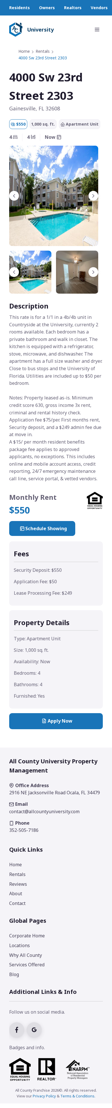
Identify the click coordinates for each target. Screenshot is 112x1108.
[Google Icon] (35, 1029)
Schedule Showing (46, 528)
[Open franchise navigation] (97, 29)
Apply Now (60, 721)
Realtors (73, 7)
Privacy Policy (44, 1096)
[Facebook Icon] (18, 1029)
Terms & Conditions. (77, 1096)
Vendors (99, 7)
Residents (19, 7)
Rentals (43, 51)
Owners (47, 7)
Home (24, 51)
